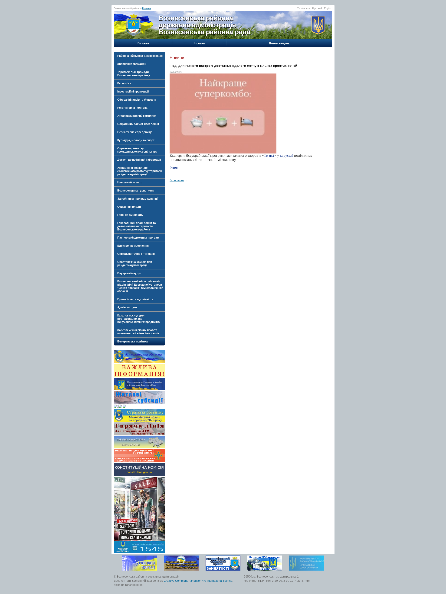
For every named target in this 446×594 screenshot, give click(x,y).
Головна (143, 43)
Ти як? (269, 155)
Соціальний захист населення (138, 124)
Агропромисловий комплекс (136, 116)
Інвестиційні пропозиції (133, 91)
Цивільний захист (129, 182)
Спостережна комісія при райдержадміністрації (134, 263)
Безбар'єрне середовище (134, 132)
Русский (317, 8)
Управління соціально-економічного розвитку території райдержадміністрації (139, 171)
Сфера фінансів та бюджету (137, 99)
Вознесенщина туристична (135, 190)
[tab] (139, 56)
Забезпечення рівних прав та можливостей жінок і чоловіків (138, 332)
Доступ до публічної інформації (139, 159)
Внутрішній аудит (129, 273)
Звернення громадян (131, 64)
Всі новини (177, 180)
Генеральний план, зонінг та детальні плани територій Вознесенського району (136, 226)
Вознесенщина (279, 43)
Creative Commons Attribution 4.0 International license (198, 580)
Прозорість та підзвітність (135, 299)
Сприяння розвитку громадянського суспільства (137, 150)
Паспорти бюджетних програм (138, 237)
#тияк (174, 168)
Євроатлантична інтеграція (136, 253)
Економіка (124, 83)
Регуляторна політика (132, 107)
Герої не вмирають (130, 215)
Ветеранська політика (132, 341)
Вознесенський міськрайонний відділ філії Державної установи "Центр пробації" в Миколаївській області (140, 286)
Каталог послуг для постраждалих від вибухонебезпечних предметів (138, 319)
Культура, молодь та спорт (135, 140)
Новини (146, 8)
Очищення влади (129, 206)
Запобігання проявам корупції (137, 198)
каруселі (286, 155)
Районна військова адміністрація (140, 55)
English (328, 8)
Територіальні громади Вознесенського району (133, 73)
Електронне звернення (133, 245)
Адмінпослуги (127, 307)
